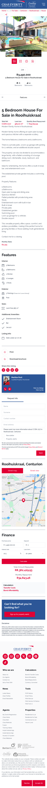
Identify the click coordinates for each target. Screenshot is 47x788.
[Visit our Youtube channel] (29, 656)
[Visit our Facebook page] (5, 656)
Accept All (39, 783)
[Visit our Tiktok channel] (5, 662)
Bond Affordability (11, 590)
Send (41, 453)
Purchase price (6, 541)
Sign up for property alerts (19, 614)
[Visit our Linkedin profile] (11, 656)
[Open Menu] (43, 4)
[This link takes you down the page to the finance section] (28, 124)
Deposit (26, 541)
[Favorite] (1, 14)
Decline (27, 783)
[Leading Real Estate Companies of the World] (32, 4)
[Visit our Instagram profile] (17, 656)
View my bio (40, 390)
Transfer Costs (9, 588)
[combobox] (37, 553)
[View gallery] (14, 61)
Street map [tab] (12, 471)
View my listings (38, 388)
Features (23, 97)
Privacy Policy (27, 444)
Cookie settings (12, 783)
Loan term (27, 549)
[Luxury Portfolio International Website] (26, 746)
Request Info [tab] (12, 398)
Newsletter (10, 435)
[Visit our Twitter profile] (23, 656)
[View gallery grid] (20, 61)
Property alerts (11, 439)
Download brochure (18, 359)
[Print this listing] (26, 61)
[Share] (6, 14)
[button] (2, 40)
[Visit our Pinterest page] (35, 656)
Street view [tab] (34, 471)
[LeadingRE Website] (7, 755)
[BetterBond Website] (9, 746)
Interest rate (5, 549)
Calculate (23, 561)
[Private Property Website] (20, 755)
